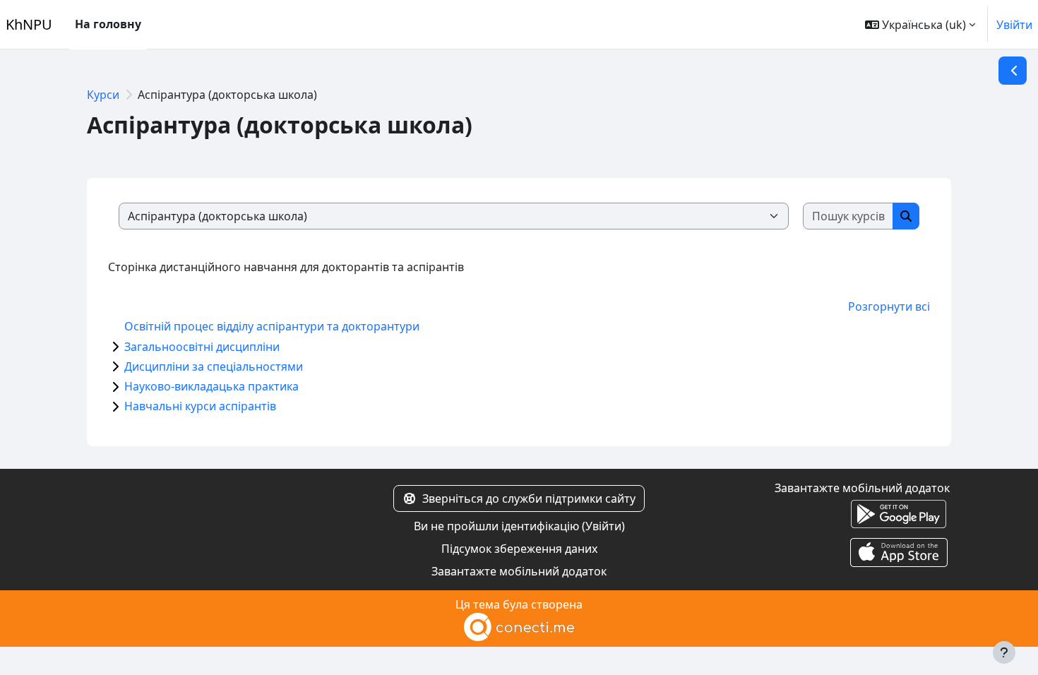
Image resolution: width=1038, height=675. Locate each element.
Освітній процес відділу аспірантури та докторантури (271, 326)
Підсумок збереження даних (519, 548)
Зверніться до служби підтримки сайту (529, 498)
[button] (920, 24)
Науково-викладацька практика (211, 386)
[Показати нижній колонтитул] (1004, 652)
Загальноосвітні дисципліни (202, 346)
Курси (103, 94)
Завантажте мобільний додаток (519, 571)
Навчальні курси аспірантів (200, 406)
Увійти (1014, 24)
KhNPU (29, 24)
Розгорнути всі (889, 306)
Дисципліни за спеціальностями (213, 366)
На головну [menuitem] (108, 24)
